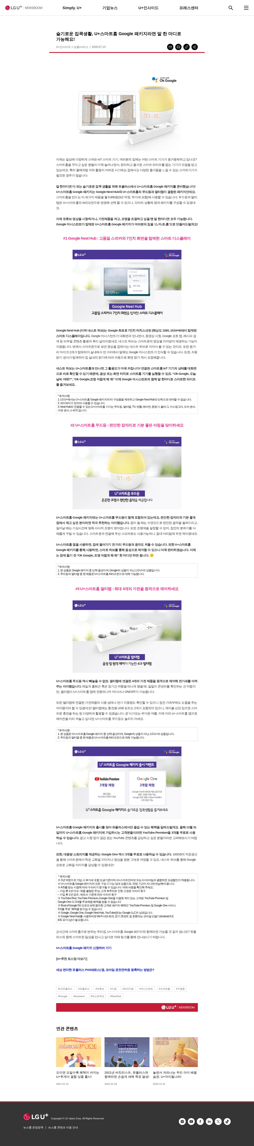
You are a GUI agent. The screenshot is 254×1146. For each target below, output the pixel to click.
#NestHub (115, 996)
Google (77, 948)
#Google (62, 996)
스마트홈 (66, 948)
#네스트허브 (97, 996)
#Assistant (79, 996)
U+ (58, 948)
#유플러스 (84, 988)
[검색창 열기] (230, 8)
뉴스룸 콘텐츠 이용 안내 (63, 1127)
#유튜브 (100, 988)
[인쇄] (178, 47)
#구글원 (180, 988)
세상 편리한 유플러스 (70, 970)
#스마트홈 (164, 988)
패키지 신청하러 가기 (97, 948)
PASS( (89, 970)
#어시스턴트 (146, 988)
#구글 (113, 988)
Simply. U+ (72, 8)
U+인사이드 (148, 8)
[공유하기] (194, 47)
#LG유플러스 (65, 988)
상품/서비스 (81, 47)
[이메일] (170, 47)
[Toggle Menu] (246, 8)
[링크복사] (186, 47)
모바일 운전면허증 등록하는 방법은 (129, 970)
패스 (97, 970)
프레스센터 (188, 8)
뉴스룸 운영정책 (33, 1127)
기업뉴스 (110, 8)
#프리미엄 (128, 988)
